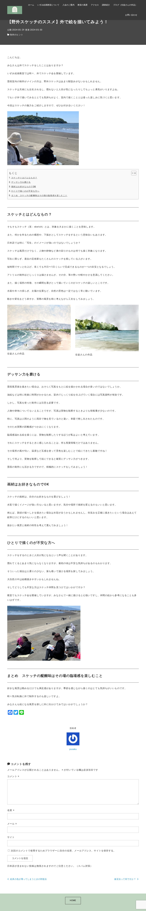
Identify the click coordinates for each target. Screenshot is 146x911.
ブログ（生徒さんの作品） (125, 5)
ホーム (31, 5)
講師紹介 (106, 5)
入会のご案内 (68, 5)
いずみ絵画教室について (48, 5)
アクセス (95, 5)
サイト (11, 837)
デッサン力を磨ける (21, 182)
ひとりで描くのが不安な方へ (25, 191)
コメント (13, 776)
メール (12, 823)
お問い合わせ (131, 15)
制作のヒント (16, 35)
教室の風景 (83, 5)
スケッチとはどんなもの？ (24, 178)
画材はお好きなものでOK (23, 186)
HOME (73, 900)
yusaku (73, 749)
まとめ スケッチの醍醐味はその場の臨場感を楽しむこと (39, 195)
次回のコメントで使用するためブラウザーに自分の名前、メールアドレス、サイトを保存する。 (63, 850)
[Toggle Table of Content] (132, 173)
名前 (10, 810)
